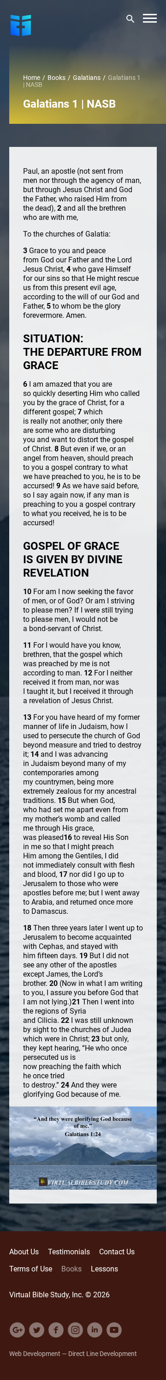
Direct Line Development (102, 1353)
